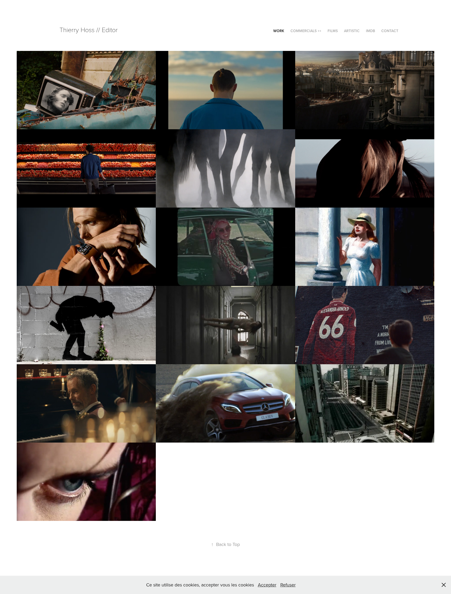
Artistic (352, 30)
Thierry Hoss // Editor (89, 29)
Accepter (267, 584)
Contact (389, 30)
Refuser (288, 584)
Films (333, 30)
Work (278, 30)
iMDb (370, 30)
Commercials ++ (305, 30)
